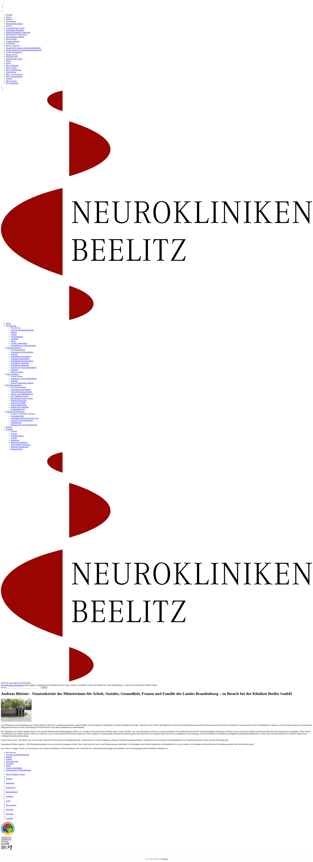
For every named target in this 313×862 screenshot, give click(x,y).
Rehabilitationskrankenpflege (22, 361)
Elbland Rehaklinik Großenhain (18, 32)
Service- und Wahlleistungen (22, 394)
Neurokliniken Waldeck (15, 37)
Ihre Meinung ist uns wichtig (22, 398)
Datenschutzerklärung (19, 442)
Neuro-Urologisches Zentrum (22, 383)
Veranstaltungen (17, 337)
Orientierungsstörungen (20, 365)
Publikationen (16, 423)
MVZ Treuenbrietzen (14, 77)
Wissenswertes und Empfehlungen (24, 425)
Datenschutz (10, 787)
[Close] (2, 11)
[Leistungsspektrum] (21, 348)
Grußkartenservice (18, 409)
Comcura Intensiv (13, 41)
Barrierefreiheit (16, 449)
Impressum (15, 440)
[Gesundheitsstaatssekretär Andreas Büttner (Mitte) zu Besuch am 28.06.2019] (16, 721)
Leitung (14, 334)
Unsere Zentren (12, 374)
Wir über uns (11, 326)
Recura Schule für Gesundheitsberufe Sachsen (24, 50)
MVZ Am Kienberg (13, 70)
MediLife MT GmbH (14, 59)
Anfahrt (14, 438)
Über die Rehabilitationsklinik (22, 330)
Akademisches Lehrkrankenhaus (23, 345)
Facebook (9, 810)
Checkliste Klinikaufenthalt (21, 392)
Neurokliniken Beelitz (14, 24)
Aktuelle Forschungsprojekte (22, 420)
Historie (14, 332)
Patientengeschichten (19, 401)
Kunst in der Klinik (18, 403)
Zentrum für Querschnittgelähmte (23, 368)
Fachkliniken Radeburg (15, 30)
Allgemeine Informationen (21, 390)
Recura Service (12, 54)
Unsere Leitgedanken (19, 343)
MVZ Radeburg (12, 83)
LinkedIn (9, 818)
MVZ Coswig (11, 81)
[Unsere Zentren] (19, 374)
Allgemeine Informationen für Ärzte (25, 418)
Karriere (9, 427)
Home (8, 323)
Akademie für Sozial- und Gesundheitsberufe (23, 48)
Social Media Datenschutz (21, 445)
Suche (3, 687)
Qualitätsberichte (17, 416)
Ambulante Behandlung (20, 359)
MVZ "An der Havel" (14, 74)
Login (8, 801)
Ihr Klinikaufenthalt (13, 385)
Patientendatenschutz (19, 405)
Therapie (14, 354)
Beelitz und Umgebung (20, 407)
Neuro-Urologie (17, 372)
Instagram (9, 814)
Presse (13, 341)
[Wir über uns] (17, 326)
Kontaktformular (17, 436)
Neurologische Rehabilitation (22, 352)
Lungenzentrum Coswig (15, 28)
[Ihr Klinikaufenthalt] (22, 385)
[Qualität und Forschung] (25, 412)
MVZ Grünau (11, 68)
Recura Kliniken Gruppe (15, 774)
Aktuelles (14, 339)
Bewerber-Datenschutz (19, 447)
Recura (8, 17)
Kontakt (9, 429)
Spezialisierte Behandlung (21, 356)
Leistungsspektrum (13, 348)
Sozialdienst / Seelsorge (20, 363)
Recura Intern (11, 805)
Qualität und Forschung (15, 412)
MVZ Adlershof (12, 65)
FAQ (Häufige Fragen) (19, 396)
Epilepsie (14, 370)
